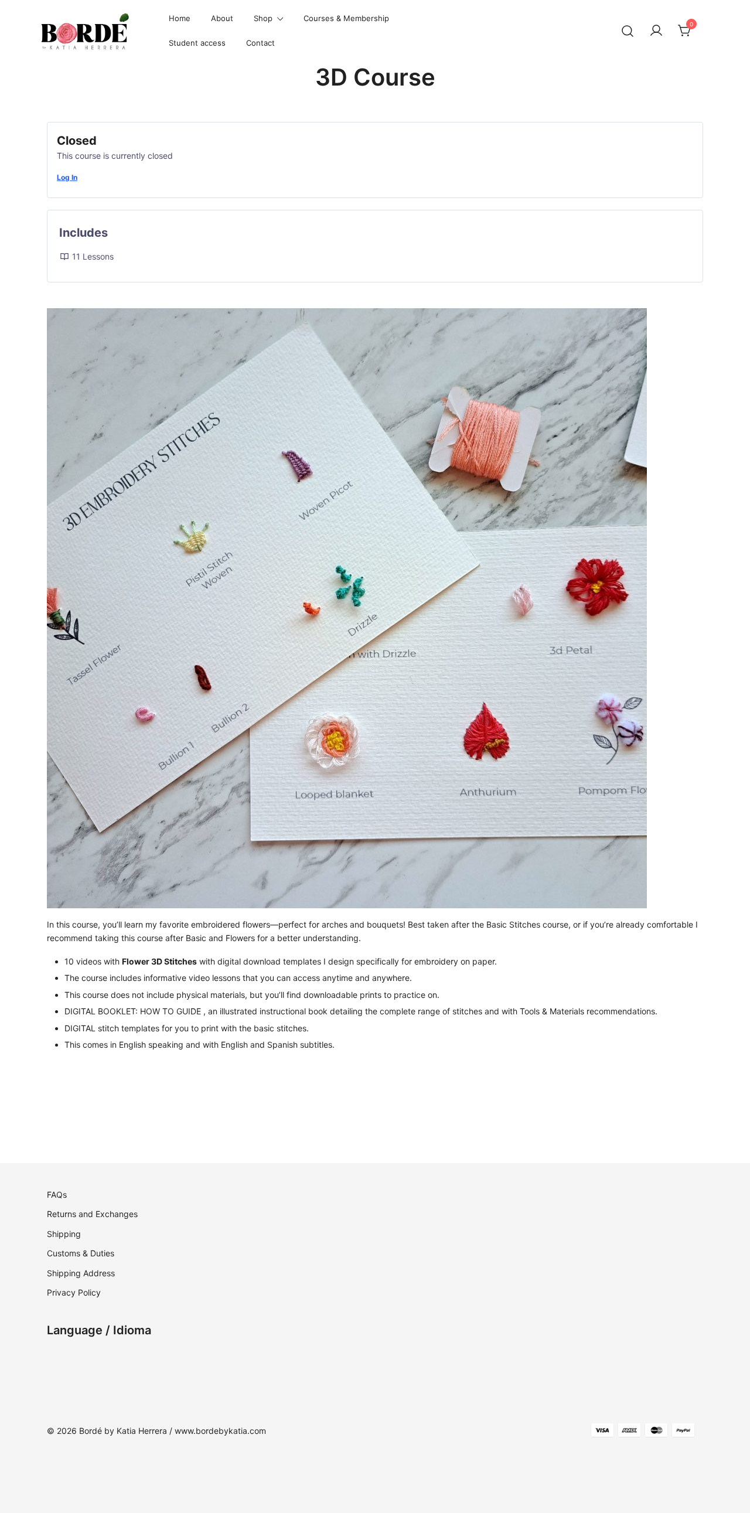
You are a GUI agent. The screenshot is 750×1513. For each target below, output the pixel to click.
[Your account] (656, 31)
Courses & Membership (346, 18)
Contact (260, 42)
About (222, 18)
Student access (197, 42)
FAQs (57, 1195)
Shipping (64, 1234)
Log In (67, 177)
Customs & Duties (80, 1253)
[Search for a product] (628, 31)
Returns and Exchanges (92, 1214)
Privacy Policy (74, 1292)
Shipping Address (81, 1273)
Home (179, 18)
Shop (263, 18)
